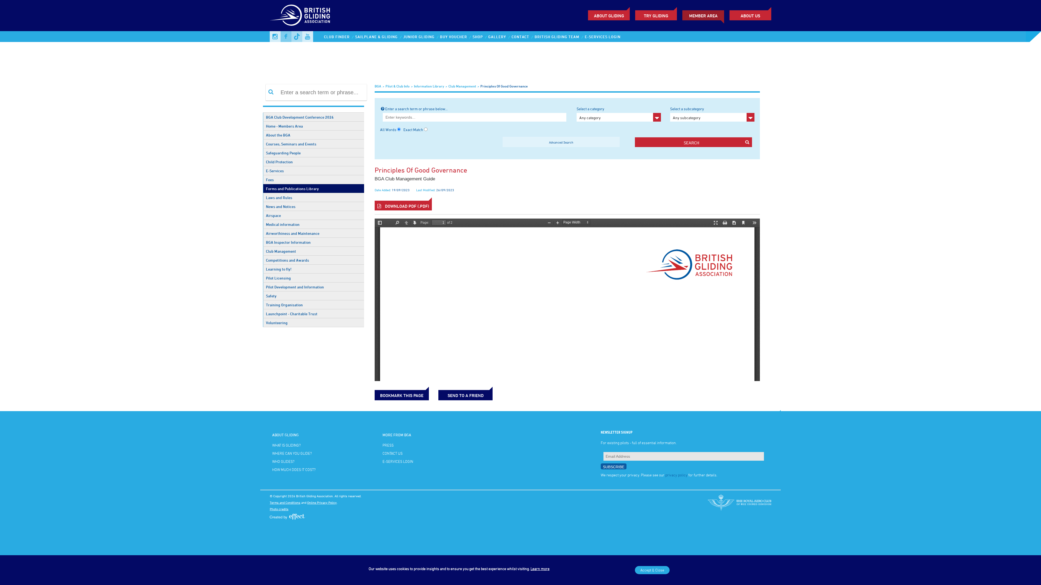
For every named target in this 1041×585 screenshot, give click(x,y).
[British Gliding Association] (300, 15)
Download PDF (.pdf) (406, 206)
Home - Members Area (284, 126)
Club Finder (337, 36)
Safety (271, 296)
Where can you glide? (292, 453)
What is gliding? (286, 445)
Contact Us (393, 453)
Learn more (540, 568)
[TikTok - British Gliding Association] (296, 36)
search (691, 142)
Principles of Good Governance (504, 86)
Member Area (703, 15)
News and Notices (280, 206)
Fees (270, 179)
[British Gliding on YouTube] (307, 36)
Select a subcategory (687, 113)
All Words (388, 129)
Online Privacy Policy (322, 502)
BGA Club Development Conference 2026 (300, 117)
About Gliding (609, 15)
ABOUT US (750, 15)
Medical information (283, 224)
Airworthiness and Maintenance (292, 233)
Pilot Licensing (278, 278)
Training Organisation (284, 305)
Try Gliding (656, 15)
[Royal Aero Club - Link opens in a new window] (739, 502)
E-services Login (603, 36)
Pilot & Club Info (397, 86)
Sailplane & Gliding (376, 36)
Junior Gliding (419, 36)
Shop (478, 36)
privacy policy (676, 475)
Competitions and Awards (287, 260)
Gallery (497, 36)
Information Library (429, 86)
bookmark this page (401, 395)
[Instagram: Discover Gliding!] (275, 36)
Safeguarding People (283, 153)
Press (388, 445)
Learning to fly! (278, 269)
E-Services (275, 170)
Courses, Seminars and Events (291, 144)
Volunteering (277, 322)
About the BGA (278, 135)
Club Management (281, 251)
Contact (520, 36)
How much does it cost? (294, 469)
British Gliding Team (557, 36)
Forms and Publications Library (292, 188)
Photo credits (279, 509)
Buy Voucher (453, 36)
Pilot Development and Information (295, 287)
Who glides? (283, 461)
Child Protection (279, 162)
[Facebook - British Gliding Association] (286, 36)
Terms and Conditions (285, 502)
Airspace (273, 215)
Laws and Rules (279, 197)
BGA (378, 86)
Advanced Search (561, 142)
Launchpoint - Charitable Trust (291, 313)
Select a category (590, 113)
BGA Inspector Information (288, 242)
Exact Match (413, 129)
